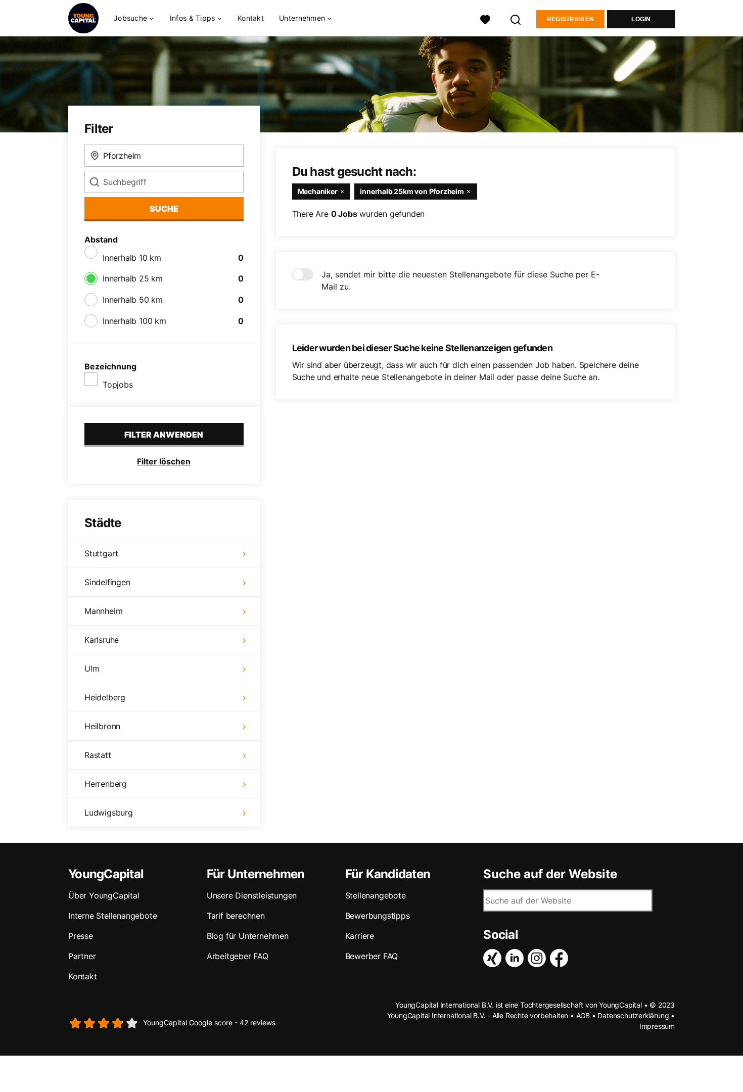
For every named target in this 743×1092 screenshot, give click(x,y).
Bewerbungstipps (377, 916)
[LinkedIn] (516, 958)
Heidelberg (104, 697)
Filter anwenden (163, 435)
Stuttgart (101, 553)
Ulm (91, 668)
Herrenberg (105, 784)
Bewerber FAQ (371, 956)
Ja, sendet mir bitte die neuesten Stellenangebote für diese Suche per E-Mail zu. (460, 280)
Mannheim (103, 611)
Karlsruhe (101, 640)
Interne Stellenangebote (112, 916)
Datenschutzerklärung (633, 1015)
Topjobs (118, 384)
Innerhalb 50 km (133, 300)
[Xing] (494, 958)
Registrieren (570, 19)
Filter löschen (164, 461)
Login (641, 19)
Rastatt (97, 755)
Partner (82, 956)
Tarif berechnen (236, 916)
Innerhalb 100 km (134, 321)
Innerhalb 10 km (132, 258)
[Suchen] (516, 18)
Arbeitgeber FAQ (237, 956)
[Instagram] (539, 958)
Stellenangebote (375, 895)
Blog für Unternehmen (248, 936)
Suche (164, 209)
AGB (583, 1015)
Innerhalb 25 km (133, 278)
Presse (80, 936)
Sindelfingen (107, 582)
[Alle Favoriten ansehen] (485, 18)
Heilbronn (102, 726)
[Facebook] (561, 958)
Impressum (657, 1026)
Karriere (359, 936)
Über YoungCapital (104, 895)
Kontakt (251, 18)
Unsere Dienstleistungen (252, 895)
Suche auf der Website (550, 874)
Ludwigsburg (108, 813)
